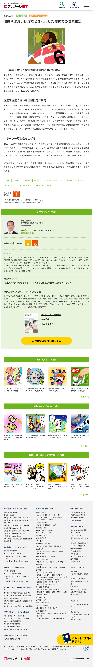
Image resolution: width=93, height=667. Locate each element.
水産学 (65, 592)
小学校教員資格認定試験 (12, 626)
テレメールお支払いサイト (79, 546)
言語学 (54, 525)
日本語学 (47, 525)
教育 (45, 528)
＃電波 (48, 185)
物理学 (44, 567)
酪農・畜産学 (56, 592)
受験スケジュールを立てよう (79, 589)
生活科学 (39, 616)
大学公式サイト (48, 324)
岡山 (13, 533)
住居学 (62, 613)
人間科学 (50, 520)
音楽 (45, 535)
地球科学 (62, 567)
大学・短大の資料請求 (11, 512)
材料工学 (39, 579)
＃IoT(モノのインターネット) (52, 180)
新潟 (14, 525)
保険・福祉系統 (41, 608)
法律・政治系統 (41, 538)
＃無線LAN (26, 180)
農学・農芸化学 (42, 590)
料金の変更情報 (75, 520)
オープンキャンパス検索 (78, 579)
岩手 (13, 518)
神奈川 (6, 523)
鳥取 (10, 533)
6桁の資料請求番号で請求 (12, 639)
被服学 (49, 613)
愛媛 (16, 536)
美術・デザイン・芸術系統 (44, 530)
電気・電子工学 (57, 575)
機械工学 (39, 573)
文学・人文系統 (41, 512)
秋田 (19, 518)
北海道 (6, 515)
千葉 (23, 520)
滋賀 (10, 531)
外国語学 (39, 525)
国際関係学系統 (41, 556)
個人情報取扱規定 (76, 548)
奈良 (23, 531)
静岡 (10, 528)
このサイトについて (77, 535)
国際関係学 (51, 556)
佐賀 (24, 539)
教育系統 (39, 528)
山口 (23, 533)
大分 (17, 539)
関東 (5, 520)
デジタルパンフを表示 (51, 314)
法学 (38, 541)
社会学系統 (39, 549)
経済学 (39, 546)
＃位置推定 (16, 180)
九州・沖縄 (7, 539)
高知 (19, 536)
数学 (38, 567)
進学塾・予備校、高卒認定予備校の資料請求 (18, 606)
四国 (5, 536)
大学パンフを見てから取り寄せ (79, 575)
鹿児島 (6, 541)
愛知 (16, 528)
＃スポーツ (79, 180)
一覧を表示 (83, 397)
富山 (20, 525)
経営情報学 (57, 546)
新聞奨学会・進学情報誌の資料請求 (15, 598)
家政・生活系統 (41, 611)
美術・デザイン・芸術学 (44, 533)
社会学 (39, 551)
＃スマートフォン (10, 185)
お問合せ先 (74, 554)
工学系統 (39, 570)
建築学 (51, 577)
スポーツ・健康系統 (42, 618)
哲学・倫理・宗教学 (43, 517)
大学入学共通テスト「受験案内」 (14, 616)
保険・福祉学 (52, 608)
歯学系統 (39, 597)
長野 (17, 525)
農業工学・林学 (54, 590)
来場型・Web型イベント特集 (79, 583)
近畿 (5, 531)
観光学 (61, 551)
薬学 (45, 600)
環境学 (54, 551)
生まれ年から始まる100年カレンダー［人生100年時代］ (79, 617)
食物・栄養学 (41, 613)
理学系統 (39, 564)
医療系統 (39, 594)
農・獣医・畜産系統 (42, 587)
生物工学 (39, 582)
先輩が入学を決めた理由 (78, 592)
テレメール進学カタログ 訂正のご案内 (79, 557)
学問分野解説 (74, 571)
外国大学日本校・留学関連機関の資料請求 (17, 596)
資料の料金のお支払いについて (79, 539)
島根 (16, 533)
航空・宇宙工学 (49, 573)
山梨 (9, 523)
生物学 (55, 567)
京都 (13, 531)
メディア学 (59, 562)
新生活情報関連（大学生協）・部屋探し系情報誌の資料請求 (18, 602)
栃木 (13, 520)
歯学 (45, 597)
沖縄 (9, 541)
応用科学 (57, 579)
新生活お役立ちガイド (77, 594)
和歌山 (27, 531)
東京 (26, 520)
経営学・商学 (47, 546)
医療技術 (46, 605)
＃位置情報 (39, 185)
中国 (5, 533)
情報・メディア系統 (42, 559)
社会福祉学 (46, 551)
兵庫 (19, 531)
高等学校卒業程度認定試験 (12, 621)
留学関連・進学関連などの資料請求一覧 (17, 593)
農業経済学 (40, 592)
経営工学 (39, 584)
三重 (19, 528)
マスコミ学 (40, 554)
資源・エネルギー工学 (51, 582)
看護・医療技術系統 (42, 603)
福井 (27, 525)
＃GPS (7, 180)
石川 (24, 525)
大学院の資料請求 (9, 571)
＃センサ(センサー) (26, 185)
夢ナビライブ (74, 612)
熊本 (30, 539)
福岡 (14, 539)
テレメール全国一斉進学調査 (79, 605)
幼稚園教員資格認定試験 (12, 624)
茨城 (10, 520)
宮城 (16, 518)
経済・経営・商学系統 (43, 543)
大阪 (16, 531)
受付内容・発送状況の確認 (79, 543)
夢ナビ (72, 609)
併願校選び (74, 587)
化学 (49, 567)
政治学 (44, 541)
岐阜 (13, 528)
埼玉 (19, 520)
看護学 (39, 605)
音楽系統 (39, 535)
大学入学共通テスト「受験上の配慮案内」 (17, 618)
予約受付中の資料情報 (77, 512)
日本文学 (39, 515)
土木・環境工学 (60, 577)
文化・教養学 (41, 520)
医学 (45, 594)
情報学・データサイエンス (38, 16)
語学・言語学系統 (41, 522)
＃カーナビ (69, 180)
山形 (23, 518)
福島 (26, 518)
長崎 (27, 539)
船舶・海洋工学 (49, 584)
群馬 (16, 520)
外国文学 (47, 515)
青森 (10, 518)
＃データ (36, 180)
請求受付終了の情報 (77, 518)
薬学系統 (39, 600)
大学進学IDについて (76, 533)
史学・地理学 (56, 515)
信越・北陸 (7, 525)
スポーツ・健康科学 (57, 618)
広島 (19, 533)
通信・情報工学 (21, 16)
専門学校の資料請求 (10, 551)
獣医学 (48, 592)
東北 (5, 518)
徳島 (13, 536)
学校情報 (45, 319)
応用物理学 (48, 579)
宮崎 (20, 539)
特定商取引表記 (75, 551)
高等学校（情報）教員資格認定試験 (15, 629)
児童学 (56, 613)
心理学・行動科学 (57, 517)
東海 (5, 528)
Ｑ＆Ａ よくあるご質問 (78, 530)
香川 (10, 536)
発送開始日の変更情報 (77, 515)
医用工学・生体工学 (43, 575)
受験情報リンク (75, 561)
